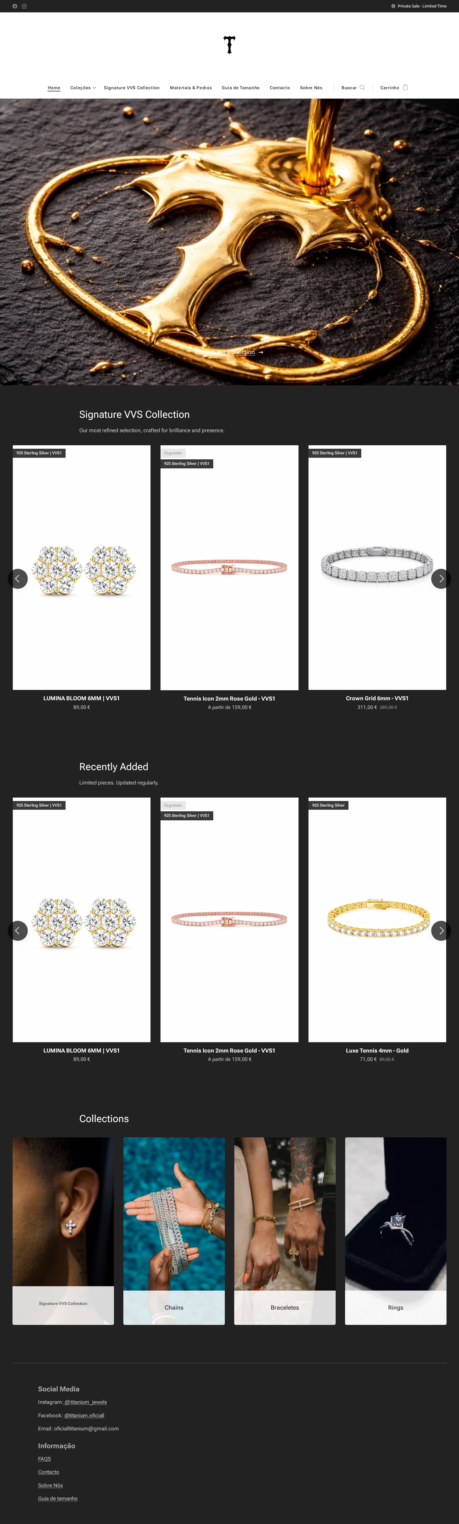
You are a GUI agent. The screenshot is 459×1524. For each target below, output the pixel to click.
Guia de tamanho (58, 1498)
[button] (353, 87)
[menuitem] (57, 87)
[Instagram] (24, 6)
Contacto (48, 1472)
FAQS (44, 1459)
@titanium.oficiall (84, 1415)
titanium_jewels (85, 1402)
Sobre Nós (50, 1485)
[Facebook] (15, 6)
